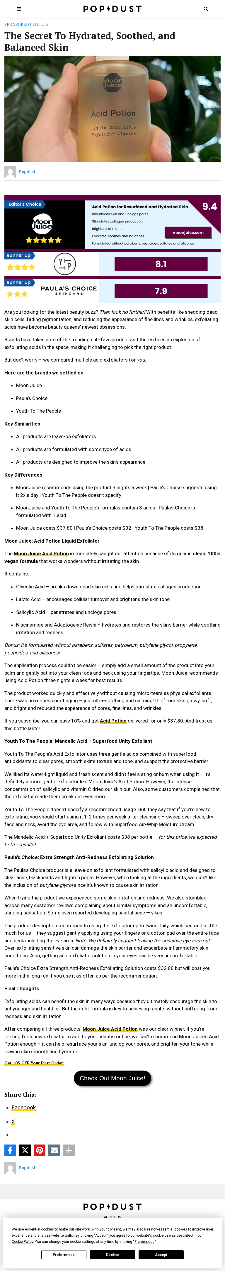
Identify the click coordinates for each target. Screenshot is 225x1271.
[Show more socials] (69, 1150)
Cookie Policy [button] (22, 1242)
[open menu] (19, 9)
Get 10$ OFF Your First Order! (34, 1063)
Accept (161, 1255)
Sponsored (16, 24)
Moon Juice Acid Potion (41, 553)
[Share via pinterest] (39, 1150)
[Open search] (205, 9)
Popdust (27, 171)
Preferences (64, 1255)
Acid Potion (113, 721)
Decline (112, 1255)
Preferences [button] (144, 1242)
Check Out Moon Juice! (112, 1078)
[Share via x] (25, 1150)
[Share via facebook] (10, 1150)
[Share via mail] (54, 1150)
